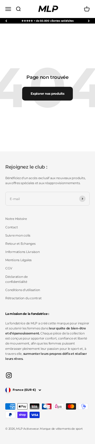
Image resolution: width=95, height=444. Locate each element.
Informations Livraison (22, 252)
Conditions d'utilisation (22, 290)
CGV (8, 268)
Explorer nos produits (47, 94)
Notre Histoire (16, 219)
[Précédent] (6, 21)
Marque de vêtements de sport (61, 429)
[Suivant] (89, 21)
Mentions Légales (18, 260)
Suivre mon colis (17, 235)
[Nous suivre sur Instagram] (8, 375)
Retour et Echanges (20, 244)
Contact (11, 227)
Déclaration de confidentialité (16, 279)
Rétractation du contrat (23, 298)
